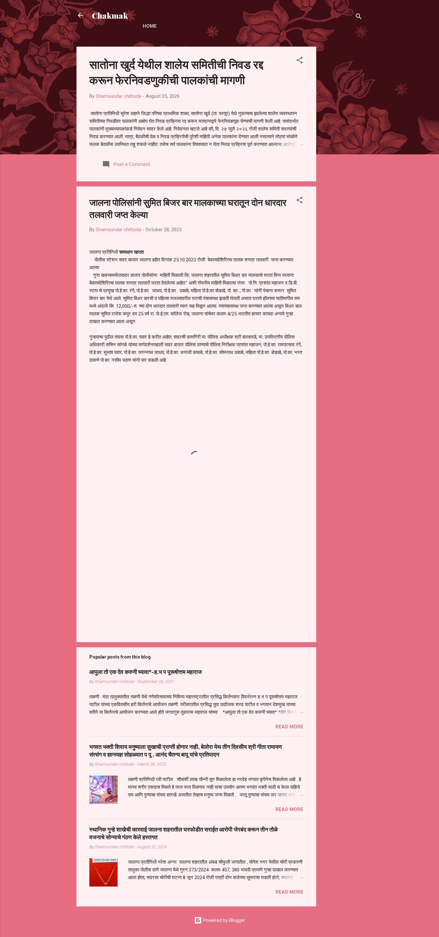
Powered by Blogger (223, 920)
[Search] (359, 17)
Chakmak (110, 15)
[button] (299, 61)
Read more (289, 727)
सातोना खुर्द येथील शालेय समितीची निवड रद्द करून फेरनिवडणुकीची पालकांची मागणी (176, 71)
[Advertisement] (342, 143)
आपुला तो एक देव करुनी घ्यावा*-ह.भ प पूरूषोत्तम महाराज (145, 672)
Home (150, 26)
